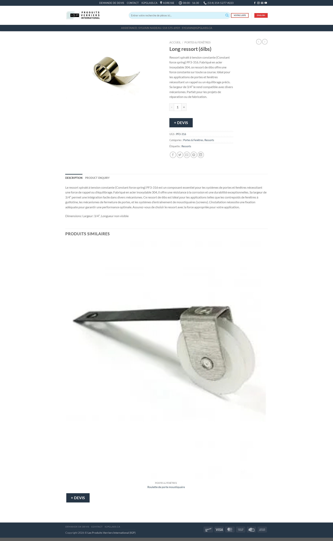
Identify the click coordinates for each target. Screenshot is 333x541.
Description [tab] (73, 177)
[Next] (79, 114)
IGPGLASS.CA (149, 2)
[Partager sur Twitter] (180, 155)
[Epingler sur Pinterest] (194, 155)
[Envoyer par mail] (187, 155)
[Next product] (259, 41)
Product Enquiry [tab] (97, 177)
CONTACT (133, 2)
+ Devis (181, 122)
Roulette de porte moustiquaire (166, 487)
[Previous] (69, 114)
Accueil (175, 42)
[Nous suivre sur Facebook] (255, 3)
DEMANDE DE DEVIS (111, 2)
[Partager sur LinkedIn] (201, 155)
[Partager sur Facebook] (173, 155)
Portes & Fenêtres (197, 42)
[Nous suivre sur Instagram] (258, 3)
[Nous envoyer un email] (262, 3)
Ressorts (209, 140)
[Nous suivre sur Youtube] (266, 3)
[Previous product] (264, 41)
